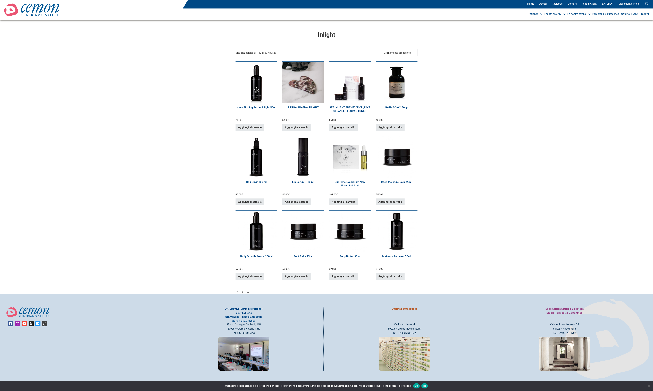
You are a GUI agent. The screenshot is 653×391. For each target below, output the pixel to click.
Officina (625, 13)
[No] (648, 386)
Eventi (634, 13)
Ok (416, 385)
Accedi (543, 3)
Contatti (572, 3)
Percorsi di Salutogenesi (605, 13)
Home (530, 3)
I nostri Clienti (589, 3)
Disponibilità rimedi (629, 3)
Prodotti (644, 13)
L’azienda (533, 13)
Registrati (557, 3)
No (424, 385)
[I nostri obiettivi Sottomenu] (564, 14)
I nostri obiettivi (553, 13)
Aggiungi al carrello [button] (250, 127)
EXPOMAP (608, 3)
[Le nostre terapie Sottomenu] (589, 14)
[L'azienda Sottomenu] (540, 14)
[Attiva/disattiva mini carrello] (647, 3)
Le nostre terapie (577, 13)
